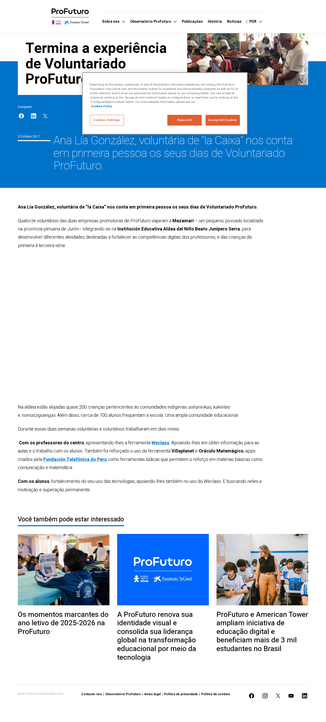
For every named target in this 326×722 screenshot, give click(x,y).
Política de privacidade (181, 694)
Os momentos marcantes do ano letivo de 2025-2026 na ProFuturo (63, 623)
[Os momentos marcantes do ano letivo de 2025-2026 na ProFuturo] (64, 569)
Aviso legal (152, 694)
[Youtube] (291, 696)
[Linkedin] (33, 116)
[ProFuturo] (70, 16)
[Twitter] (45, 116)
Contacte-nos (91, 694)
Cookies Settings (106, 120)
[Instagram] (265, 696)
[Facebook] (21, 116)
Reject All (184, 120)
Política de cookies (215, 694)
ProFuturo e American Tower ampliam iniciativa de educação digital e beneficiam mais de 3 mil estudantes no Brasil (262, 631)
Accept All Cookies (222, 120)
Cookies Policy (101, 106)
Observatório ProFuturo (123, 694)
